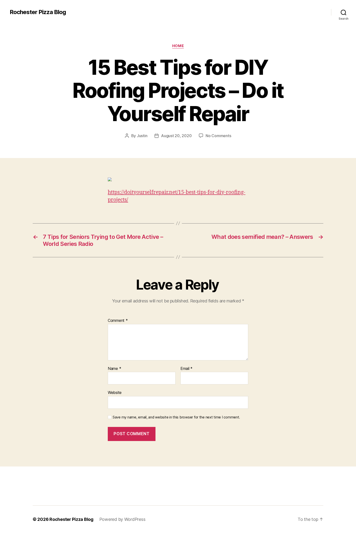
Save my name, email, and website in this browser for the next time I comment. (176, 417)
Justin (142, 135)
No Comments (218, 135)
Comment (118, 320)
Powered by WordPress (122, 519)
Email (186, 368)
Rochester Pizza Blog (38, 12)
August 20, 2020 (176, 135)
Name (114, 368)
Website (115, 392)
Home (178, 46)
